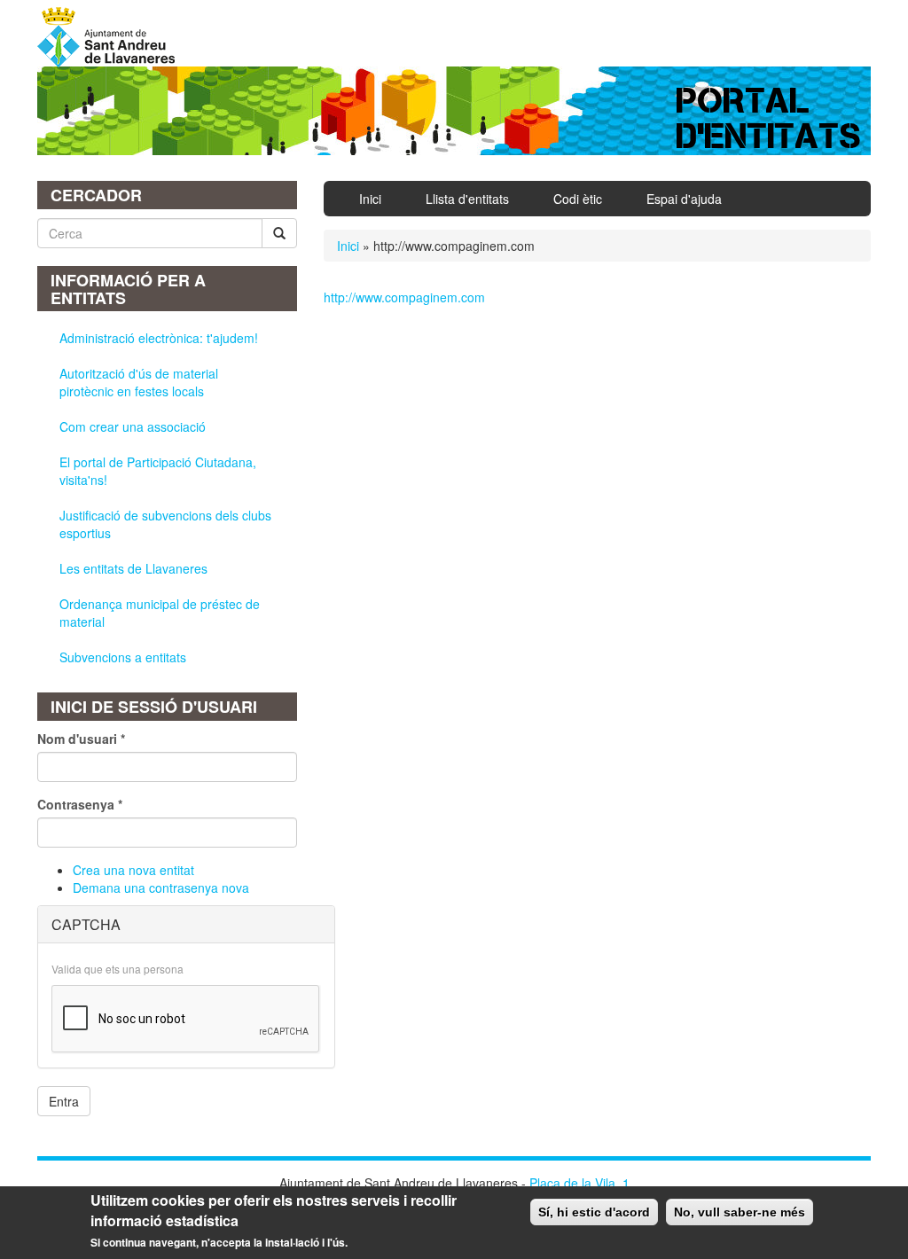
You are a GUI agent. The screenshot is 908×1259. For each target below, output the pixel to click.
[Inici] (112, 37)
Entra (64, 1101)
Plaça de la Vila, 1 (579, 1183)
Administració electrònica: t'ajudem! (158, 338)
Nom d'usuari (81, 738)
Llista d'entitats (467, 198)
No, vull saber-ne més (739, 1212)
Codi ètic (577, 198)
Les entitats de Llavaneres (133, 568)
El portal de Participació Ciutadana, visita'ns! (157, 471)
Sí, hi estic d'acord (594, 1212)
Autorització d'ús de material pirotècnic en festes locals (138, 382)
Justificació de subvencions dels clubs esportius (165, 524)
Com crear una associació (132, 426)
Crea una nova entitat (133, 870)
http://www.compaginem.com (404, 297)
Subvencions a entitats (122, 657)
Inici (370, 198)
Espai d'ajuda (684, 198)
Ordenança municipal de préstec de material (159, 612)
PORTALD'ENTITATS (769, 118)
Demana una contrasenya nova (161, 887)
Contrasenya (79, 804)
